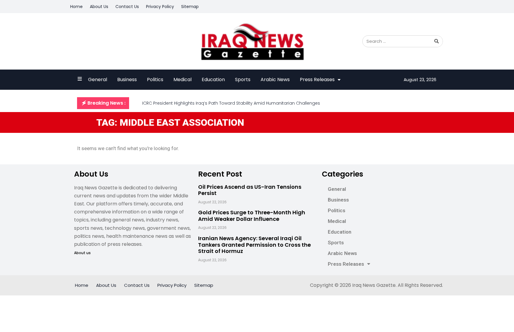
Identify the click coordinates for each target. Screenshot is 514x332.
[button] (103, 103)
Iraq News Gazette (374, 285)
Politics (155, 79)
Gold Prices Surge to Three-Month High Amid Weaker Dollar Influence (251, 216)
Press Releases (317, 79)
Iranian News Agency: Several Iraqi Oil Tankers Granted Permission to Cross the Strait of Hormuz (254, 245)
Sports (242, 79)
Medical (182, 79)
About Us (99, 7)
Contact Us (127, 7)
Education (213, 79)
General (97, 79)
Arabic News (275, 79)
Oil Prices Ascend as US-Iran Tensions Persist (249, 190)
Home (76, 7)
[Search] (437, 41)
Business (127, 79)
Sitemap (190, 7)
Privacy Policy (160, 7)
